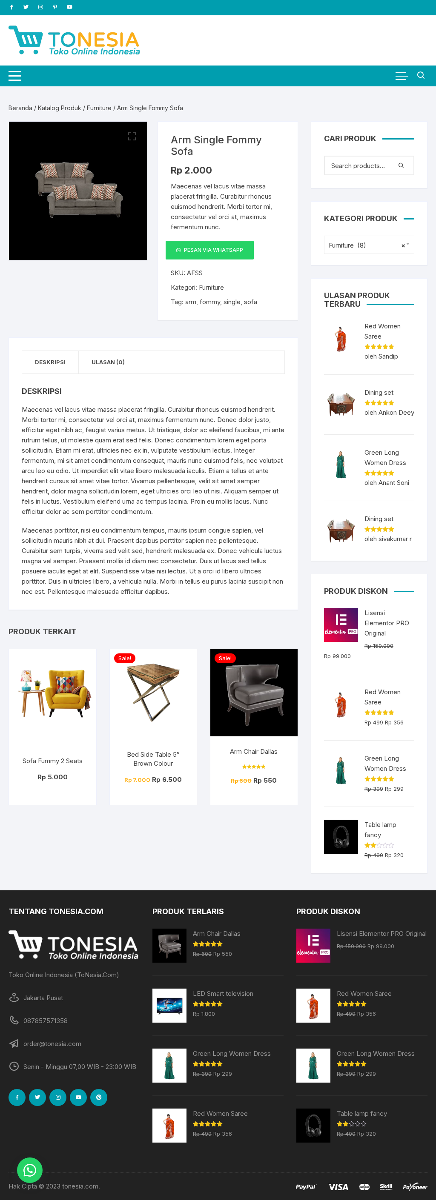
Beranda (20, 107)
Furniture (99, 107)
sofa (250, 302)
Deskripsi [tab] (50, 362)
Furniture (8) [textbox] (367, 245)
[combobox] (369, 245)
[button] (132, 136)
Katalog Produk (59, 107)
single (232, 302)
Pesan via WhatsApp (213, 250)
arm (190, 302)
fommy (210, 302)
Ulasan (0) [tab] (108, 362)
